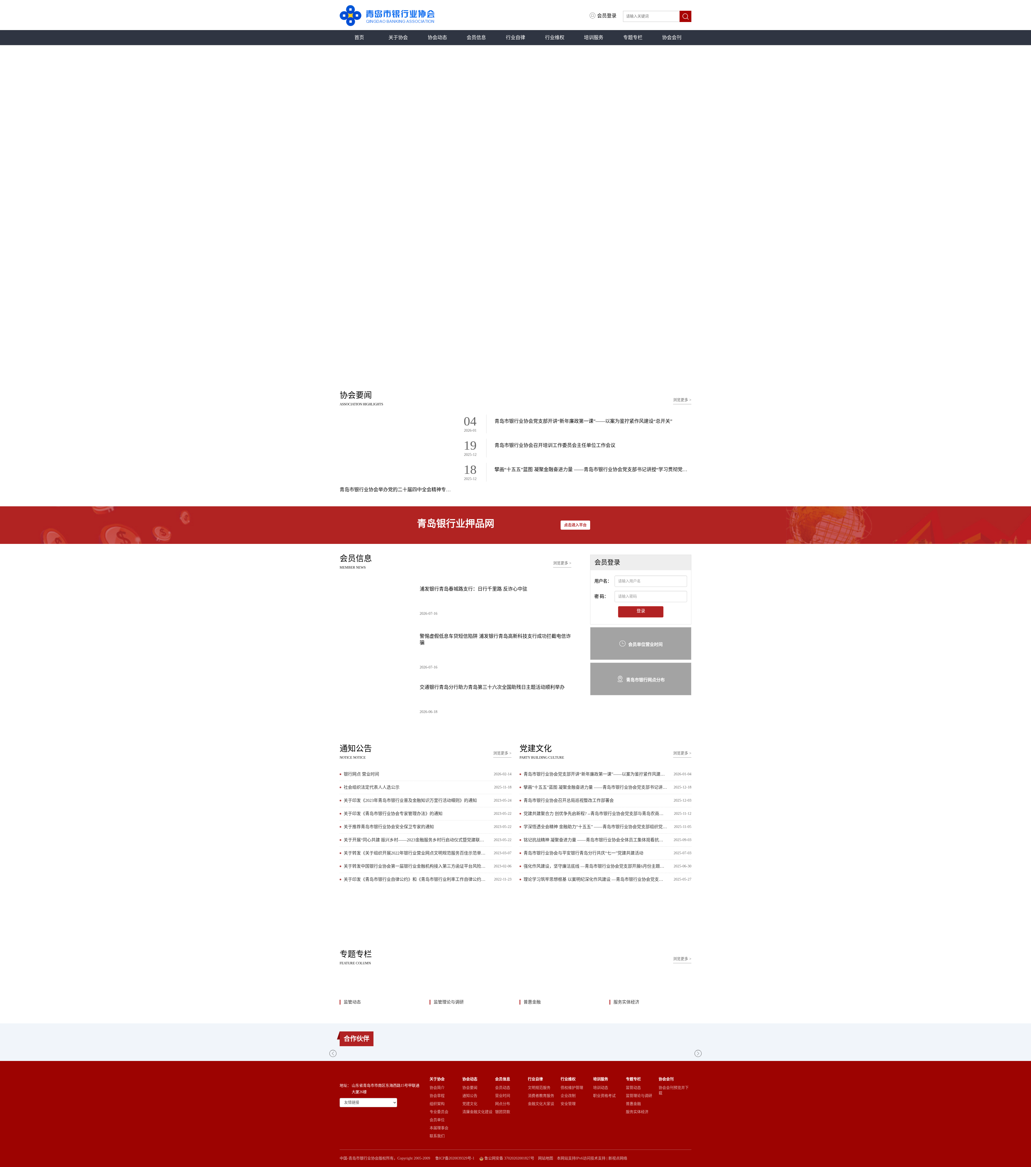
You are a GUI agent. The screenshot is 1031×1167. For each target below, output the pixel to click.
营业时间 (502, 1096)
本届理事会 (439, 1128)
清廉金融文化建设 (477, 1112)
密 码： (601, 596)
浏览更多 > (682, 400)
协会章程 (437, 1096)
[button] (509, 370)
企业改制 (568, 1096)
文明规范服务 (539, 1088)
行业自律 (515, 37)
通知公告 (469, 1096)
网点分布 (502, 1104)
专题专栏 (632, 37)
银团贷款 (502, 1112)
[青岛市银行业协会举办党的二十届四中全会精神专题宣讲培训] (396, 449)
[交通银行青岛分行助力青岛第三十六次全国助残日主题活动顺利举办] (376, 698)
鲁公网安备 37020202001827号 (508, 1158)
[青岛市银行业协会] (387, 15)
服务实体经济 (626, 1002)
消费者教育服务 (541, 1096)
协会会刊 (671, 37)
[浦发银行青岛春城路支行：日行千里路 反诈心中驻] (376, 600)
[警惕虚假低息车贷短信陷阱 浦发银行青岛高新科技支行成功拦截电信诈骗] (376, 647)
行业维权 (554, 37)
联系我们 (437, 1136)
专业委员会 (439, 1112)
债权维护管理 (572, 1088)
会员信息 (476, 37)
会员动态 (502, 1088)
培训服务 (593, 37)
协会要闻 (469, 1088)
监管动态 (352, 1002)
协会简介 (437, 1088)
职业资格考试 (604, 1096)
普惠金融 (532, 1002)
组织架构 (437, 1104)
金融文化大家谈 (541, 1104)
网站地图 (545, 1158)
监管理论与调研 (449, 1002)
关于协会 (398, 37)
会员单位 (437, 1120)
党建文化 (469, 1104)
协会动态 (437, 37)
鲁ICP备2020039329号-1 (454, 1158)
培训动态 (600, 1088)
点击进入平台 (575, 525)
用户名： (603, 581)
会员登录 (606, 16)
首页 (359, 37)
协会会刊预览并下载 (674, 1090)
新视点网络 (617, 1158)
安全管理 (568, 1104)
